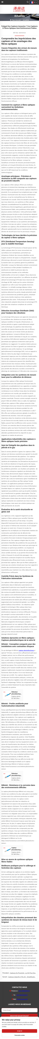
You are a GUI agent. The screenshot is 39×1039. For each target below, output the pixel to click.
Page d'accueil (16, 20)
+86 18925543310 (24, 991)
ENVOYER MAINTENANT (19, 1016)
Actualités (26, 20)
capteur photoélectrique (26, 650)
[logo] (19, 9)
